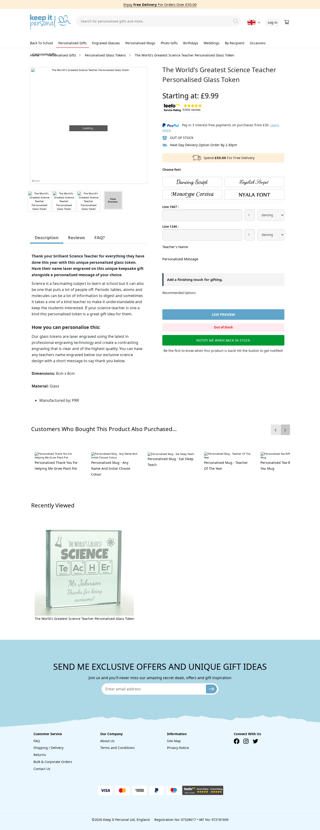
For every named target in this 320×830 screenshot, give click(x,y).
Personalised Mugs (140, 43)
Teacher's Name (175, 246)
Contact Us (41, 769)
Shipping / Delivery (48, 747)
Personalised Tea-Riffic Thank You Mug (283, 465)
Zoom (37, 180)
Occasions (258, 43)
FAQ (36, 741)
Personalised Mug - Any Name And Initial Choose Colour (110, 468)
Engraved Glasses (106, 43)
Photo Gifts (169, 43)
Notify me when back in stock (223, 340)
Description (47, 237)
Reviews (76, 237)
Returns (39, 754)
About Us (107, 741)
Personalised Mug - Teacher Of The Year (226, 465)
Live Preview (223, 314)
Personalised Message (180, 259)
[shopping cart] (287, 22)
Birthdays (190, 43)
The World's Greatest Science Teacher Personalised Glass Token (84, 618)
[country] (251, 22)
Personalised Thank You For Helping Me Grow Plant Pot (56, 465)
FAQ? (99, 237)
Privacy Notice (178, 747)
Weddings (212, 43)
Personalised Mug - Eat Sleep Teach (170, 462)
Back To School (41, 43)
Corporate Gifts (44, 54)
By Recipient (234, 43)
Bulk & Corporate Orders (52, 761)
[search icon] (235, 21)
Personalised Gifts (72, 43)
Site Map (174, 741)
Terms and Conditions (117, 747)
